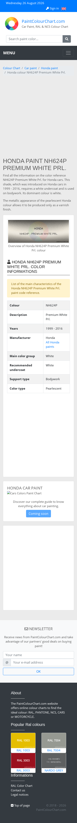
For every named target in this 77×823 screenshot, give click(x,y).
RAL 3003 (23, 770)
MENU (9, 52)
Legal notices (19, 794)
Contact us (18, 790)
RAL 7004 (53, 750)
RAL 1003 (23, 750)
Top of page (21, 805)
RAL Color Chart (21, 786)
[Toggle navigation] (68, 53)
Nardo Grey (54, 770)
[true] (67, 39)
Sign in (54, 8)
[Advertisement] (38, 117)
